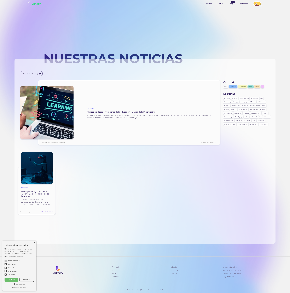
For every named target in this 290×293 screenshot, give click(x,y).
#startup (245, 105)
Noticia (257, 87)
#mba (246, 117)
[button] (14, 261)
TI (262, 87)
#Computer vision (229, 124)
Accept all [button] (11, 280)
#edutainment (255, 113)
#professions (228, 113)
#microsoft (254, 117)
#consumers (253, 124)
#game (226, 109)
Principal (209, 4)
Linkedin (173, 267)
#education (254, 98)
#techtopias (263, 124)
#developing (238, 117)
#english (227, 98)
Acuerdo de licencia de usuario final (152, 290)
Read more (20, 256)
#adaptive (260, 120)
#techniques (254, 109)
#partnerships (228, 120)
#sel (254, 120)
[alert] (19, 266)
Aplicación (233, 87)
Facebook (174, 270)
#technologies (244, 98)
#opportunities (242, 124)
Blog (231, 4)
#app (263, 105)
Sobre (220, 4)
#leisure (246, 113)
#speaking (237, 113)
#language (244, 102)
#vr (260, 117)
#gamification (243, 109)
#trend (33, 212)
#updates (247, 120)
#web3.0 (226, 105)
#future (233, 109)
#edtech (44, 142)
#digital (262, 109)
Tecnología (90, 108)
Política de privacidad (133, 290)
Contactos (243, 4)
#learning (62, 142)
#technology (236, 105)
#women (267, 117)
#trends (252, 102)
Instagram (174, 273)
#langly (235, 102)
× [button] (34, 243)
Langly (250, 87)
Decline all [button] (27, 280)
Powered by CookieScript (19, 287)
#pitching (239, 120)
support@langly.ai (230, 267)
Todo (225, 87)
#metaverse (261, 102)
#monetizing (228, 117)
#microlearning (53, 142)
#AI (261, 98)
